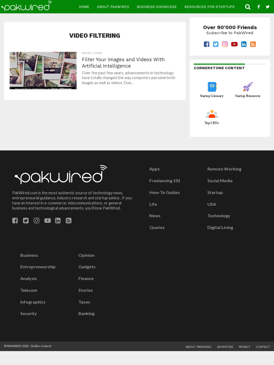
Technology (218, 215)
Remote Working (224, 168)
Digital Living (220, 227)
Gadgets (87, 266)
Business (29, 255)
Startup (215, 192)
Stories (85, 290)
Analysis (28, 278)
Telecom (28, 290)
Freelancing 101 (164, 180)
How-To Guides (164, 192)
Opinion (86, 255)
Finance (86, 278)
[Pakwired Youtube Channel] (47, 221)
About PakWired (113, 7)
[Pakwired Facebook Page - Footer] (15, 221)
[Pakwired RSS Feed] (68, 221)
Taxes (84, 302)
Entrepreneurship (38, 266)
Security (28, 313)
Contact (263, 347)
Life (153, 204)
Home (84, 7)
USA (211, 204)
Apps (154, 168)
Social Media (220, 180)
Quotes (157, 227)
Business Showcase (157, 7)
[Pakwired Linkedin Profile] (58, 221)
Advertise (225, 347)
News (155, 215)
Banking (86, 313)
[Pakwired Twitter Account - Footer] (26, 221)
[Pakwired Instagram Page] (36, 221)
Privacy (244, 347)
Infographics (32, 302)
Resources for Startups (209, 7)
